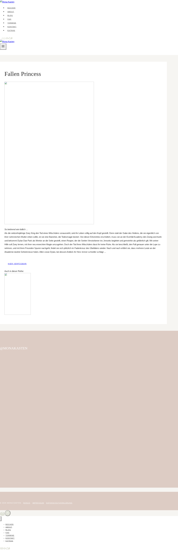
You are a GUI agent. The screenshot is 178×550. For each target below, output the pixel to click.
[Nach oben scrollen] (2, 514)
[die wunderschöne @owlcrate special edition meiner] (153, 407)
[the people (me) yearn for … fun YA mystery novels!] (69, 367)
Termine (12, 23)
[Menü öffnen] (3, 46)
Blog (10, 15)
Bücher (12, 8)
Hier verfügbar (17, 264)
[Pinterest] (7, 38)
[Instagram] (3, 38)
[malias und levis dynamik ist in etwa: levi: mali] (42, 363)
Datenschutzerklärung (59, 503)
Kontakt (12, 27)
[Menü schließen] (1, 518)
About (11, 12)
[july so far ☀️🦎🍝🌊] (97, 356)
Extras (11, 30)
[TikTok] (10, 38)
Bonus (26, 503)
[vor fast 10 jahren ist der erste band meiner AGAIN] (14, 420)
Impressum (38, 503)
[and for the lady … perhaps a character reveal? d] (125, 373)
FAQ (9, 19)
